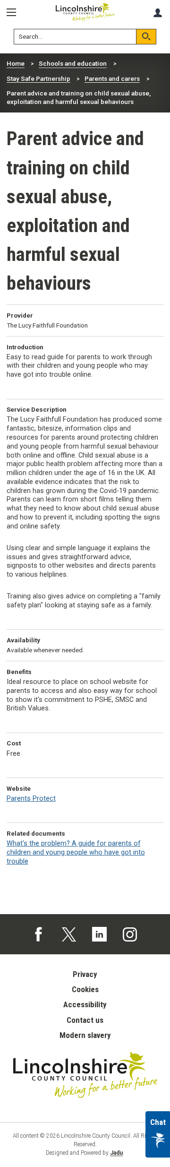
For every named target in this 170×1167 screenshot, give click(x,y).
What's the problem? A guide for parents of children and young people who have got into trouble (76, 852)
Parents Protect (31, 799)
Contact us (85, 1020)
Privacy (85, 974)
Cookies (85, 989)
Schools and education (73, 63)
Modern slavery (85, 1035)
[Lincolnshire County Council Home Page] (85, 12)
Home (16, 63)
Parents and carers (112, 78)
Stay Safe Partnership (38, 78)
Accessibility (85, 1004)
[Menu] (15, 12)
